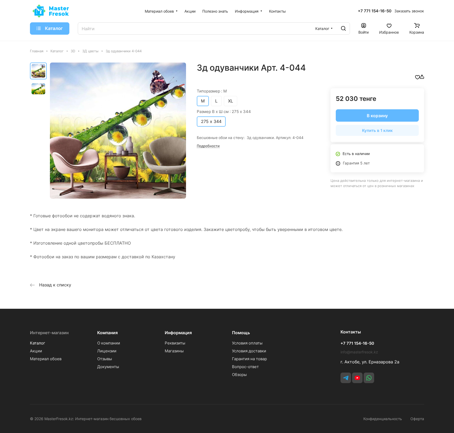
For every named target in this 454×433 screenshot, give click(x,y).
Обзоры (239, 374)
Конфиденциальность (382, 418)
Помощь (241, 332)
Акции (36, 350)
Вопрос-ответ (245, 366)
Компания (107, 332)
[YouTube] (357, 378)
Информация (178, 332)
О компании (108, 343)
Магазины (174, 350)
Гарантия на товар (249, 358)
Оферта (417, 418)
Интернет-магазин (49, 332)
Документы (108, 366)
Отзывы (104, 358)
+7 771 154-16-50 (374, 11)
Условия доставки (249, 350)
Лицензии (106, 350)
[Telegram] (345, 378)
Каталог (37, 343)
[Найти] (343, 28)
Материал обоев (45, 358)
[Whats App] (369, 378)
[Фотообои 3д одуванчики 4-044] (118, 131)
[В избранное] (417, 76)
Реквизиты (175, 343)
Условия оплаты (247, 343)
